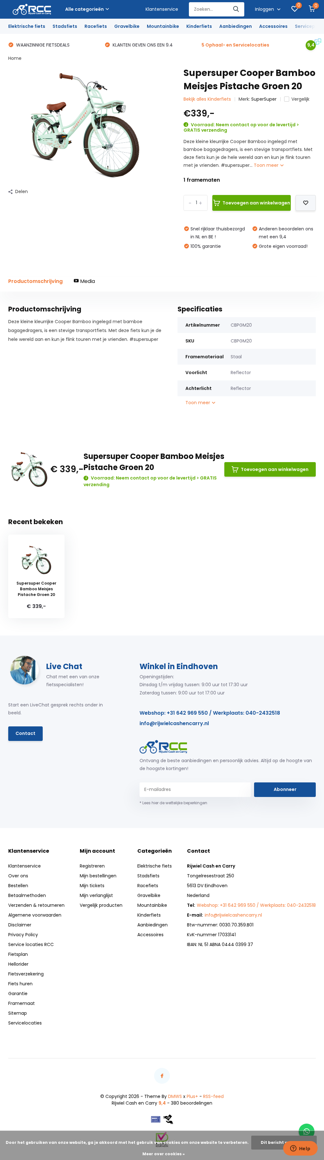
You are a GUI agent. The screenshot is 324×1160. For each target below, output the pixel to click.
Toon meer (267, 165)
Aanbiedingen (235, 26)
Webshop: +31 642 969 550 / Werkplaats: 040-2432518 (210, 713)
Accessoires (273, 26)
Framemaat (21, 1003)
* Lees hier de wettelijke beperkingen (173, 803)
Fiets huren (20, 984)
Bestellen (18, 885)
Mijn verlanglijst (96, 895)
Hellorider (18, 964)
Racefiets (95, 26)
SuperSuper (264, 99)
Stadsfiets (65, 26)
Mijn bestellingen (98, 876)
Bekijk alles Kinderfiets (207, 99)
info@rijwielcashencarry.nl (174, 723)
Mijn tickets (92, 885)
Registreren (92, 866)
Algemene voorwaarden (34, 915)
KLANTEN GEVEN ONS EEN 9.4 (142, 45)
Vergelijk (300, 99)
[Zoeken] (236, 9)
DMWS (175, 1096)
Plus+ (192, 1096)
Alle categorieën (84, 9)
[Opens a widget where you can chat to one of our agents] (300, 1149)
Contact (25, 733)
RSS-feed (213, 1096)
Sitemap (17, 1013)
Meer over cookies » (163, 1154)
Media (87, 281)
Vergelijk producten (101, 905)
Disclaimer (19, 925)
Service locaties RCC (31, 944)
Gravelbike (127, 26)
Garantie (18, 993)
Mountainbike (163, 26)
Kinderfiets (199, 26)
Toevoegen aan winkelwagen (256, 203)
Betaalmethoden (27, 895)
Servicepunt (309, 26)
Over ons (18, 876)
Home (15, 58)
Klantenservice (162, 9)
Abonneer (285, 789)
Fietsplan (18, 954)
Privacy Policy (23, 934)
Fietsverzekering (26, 974)
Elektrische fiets (26, 26)
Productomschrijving (35, 281)
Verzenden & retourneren (36, 905)
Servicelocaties (25, 1023)
